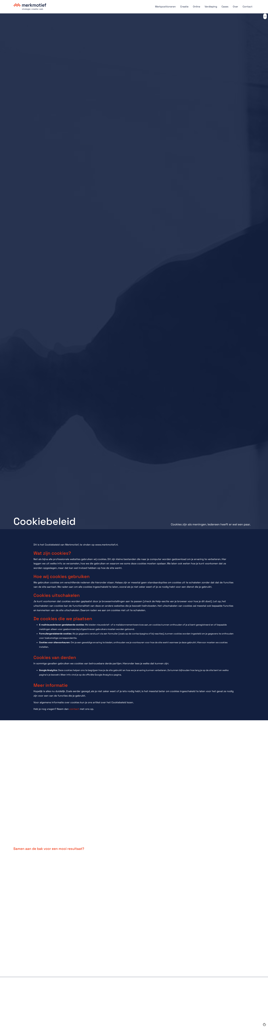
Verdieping (211, 6)
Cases (225, 6)
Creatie (184, 6)
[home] (83, 8)
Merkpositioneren (165, 6)
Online (196, 6)
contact (74, 708)
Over (235, 6)
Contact (247, 6)
